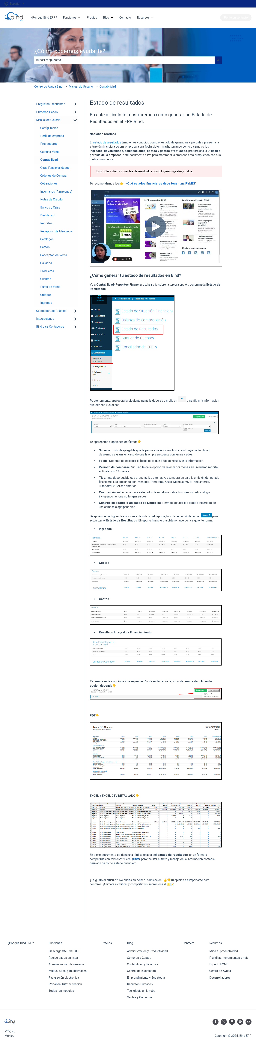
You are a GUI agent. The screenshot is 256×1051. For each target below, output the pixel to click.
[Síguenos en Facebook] (216, 1022)
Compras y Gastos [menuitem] (139, 957)
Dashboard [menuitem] (47, 215)
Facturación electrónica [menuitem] (64, 977)
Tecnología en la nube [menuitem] (141, 990)
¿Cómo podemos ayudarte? (69, 51)
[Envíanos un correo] (249, 1022)
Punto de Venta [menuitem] (50, 287)
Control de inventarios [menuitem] (141, 971)
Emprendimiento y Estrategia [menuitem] (146, 977)
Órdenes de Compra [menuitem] (53, 175)
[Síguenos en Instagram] (232, 1022)
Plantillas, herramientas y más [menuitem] (229, 957)
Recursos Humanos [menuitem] (140, 984)
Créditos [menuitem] (46, 295)
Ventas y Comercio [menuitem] (139, 997)
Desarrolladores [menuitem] (220, 977)
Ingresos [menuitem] (46, 303)
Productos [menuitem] (47, 271)
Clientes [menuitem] (45, 279)
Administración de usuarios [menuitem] (66, 964)
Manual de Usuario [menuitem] (48, 120)
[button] (75, 104)
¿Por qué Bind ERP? (44, 17)
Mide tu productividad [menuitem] (223, 951)
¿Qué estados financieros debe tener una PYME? (160, 183)
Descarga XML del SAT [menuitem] (64, 951)
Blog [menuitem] (130, 943)
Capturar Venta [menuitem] (49, 152)
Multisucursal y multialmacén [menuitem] (68, 971)
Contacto (125, 17)
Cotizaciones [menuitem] (49, 183)
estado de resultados (107, 142)
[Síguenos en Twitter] (224, 1022)
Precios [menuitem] (107, 943)
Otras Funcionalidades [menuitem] (55, 168)
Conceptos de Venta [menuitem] (53, 255)
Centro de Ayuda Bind (48, 86)
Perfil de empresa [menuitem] (52, 136)
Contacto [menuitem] (188, 943)
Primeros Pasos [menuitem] (47, 112)
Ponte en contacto (236, 17)
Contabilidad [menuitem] (49, 159)
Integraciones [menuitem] (45, 318)
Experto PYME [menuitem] (218, 964)
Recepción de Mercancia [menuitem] (56, 231)
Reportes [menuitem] (46, 223)
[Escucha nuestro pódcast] (240, 1022)
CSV (136, 859)
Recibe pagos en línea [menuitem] (63, 957)
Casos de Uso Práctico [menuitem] (51, 311)
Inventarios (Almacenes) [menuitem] (56, 191)
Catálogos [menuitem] (47, 239)
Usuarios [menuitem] (46, 263)
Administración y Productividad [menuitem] (147, 951)
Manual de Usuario (81, 86)
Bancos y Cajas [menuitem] (50, 207)
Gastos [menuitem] (45, 247)
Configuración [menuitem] (49, 128)
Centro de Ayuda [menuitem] (220, 971)
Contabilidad (108, 86)
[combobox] (124, 60)
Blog (106, 17)
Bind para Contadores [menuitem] (50, 326)
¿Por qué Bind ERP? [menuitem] (20, 943)
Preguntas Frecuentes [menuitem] (50, 104)
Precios (92, 17)
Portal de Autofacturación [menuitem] (65, 984)
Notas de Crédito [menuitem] (51, 199)
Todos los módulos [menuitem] (61, 990)
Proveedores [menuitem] (49, 144)
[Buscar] (218, 60)
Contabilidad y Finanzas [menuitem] (142, 964)
